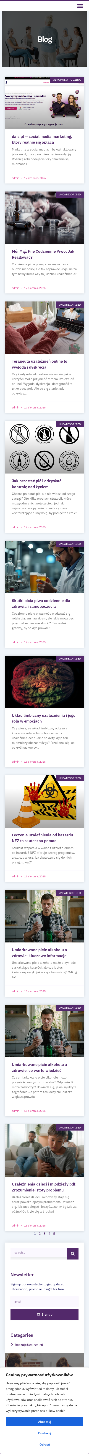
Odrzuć (44, 1445)
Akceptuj (44, 1422)
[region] (44, 1410)
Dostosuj (44, 1433)
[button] (80, 6)
